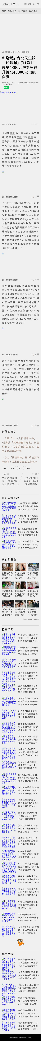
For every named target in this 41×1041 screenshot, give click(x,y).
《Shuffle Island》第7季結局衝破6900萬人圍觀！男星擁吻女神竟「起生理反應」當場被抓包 (28, 991)
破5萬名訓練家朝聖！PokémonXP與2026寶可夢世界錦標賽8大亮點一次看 (28, 533)
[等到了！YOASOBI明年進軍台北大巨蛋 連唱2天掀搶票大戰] (9, 765)
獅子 (20, 468)
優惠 (28, 468)
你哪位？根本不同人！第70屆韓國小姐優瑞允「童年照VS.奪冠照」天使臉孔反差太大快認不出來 (28, 755)
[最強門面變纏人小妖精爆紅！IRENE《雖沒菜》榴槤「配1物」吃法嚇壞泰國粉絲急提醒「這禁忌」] (9, 1014)
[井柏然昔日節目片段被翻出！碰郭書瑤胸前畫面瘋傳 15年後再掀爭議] (9, 829)
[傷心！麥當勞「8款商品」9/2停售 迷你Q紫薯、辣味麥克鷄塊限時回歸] (9, 545)
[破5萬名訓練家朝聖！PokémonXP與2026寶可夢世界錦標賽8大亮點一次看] (9, 532)
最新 (4, 11)
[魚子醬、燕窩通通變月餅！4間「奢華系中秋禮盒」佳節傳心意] (9, 892)
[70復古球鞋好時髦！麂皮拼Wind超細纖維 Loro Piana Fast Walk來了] (9, 918)
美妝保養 (33, 11)
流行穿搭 (22, 11)
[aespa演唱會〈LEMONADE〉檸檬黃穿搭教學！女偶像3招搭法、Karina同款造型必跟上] (9, 854)
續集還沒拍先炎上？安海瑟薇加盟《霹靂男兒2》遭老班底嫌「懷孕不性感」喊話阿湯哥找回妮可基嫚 (20, 594)
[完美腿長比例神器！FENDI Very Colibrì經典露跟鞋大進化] (9, 689)
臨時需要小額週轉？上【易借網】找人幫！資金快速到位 (7, 594)
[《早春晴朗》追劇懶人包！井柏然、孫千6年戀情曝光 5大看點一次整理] (9, 976)
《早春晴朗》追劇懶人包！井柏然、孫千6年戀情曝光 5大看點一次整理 (28, 977)
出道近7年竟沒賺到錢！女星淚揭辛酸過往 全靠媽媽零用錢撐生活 (28, 716)
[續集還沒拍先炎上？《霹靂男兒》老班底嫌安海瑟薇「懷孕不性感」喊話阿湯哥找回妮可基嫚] (9, 842)
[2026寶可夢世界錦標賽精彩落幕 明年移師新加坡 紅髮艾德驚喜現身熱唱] (9, 507)
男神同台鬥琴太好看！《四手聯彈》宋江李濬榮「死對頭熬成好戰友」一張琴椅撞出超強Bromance (32, 612)
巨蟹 (12, 468)
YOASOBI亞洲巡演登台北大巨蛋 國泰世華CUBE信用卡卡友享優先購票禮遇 (28, 520)
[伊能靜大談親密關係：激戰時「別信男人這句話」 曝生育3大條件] (9, 1001)
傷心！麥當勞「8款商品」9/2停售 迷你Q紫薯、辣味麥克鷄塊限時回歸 (28, 546)
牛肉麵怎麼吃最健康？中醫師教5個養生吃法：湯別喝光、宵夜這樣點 (28, 804)
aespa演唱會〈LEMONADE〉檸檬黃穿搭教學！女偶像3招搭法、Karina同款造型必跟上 (28, 857)
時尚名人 (12, 11)
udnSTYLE (6, 52)
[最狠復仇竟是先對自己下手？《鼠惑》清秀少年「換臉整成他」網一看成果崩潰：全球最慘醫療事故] (9, 676)
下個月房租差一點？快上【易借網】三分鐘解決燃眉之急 (7, 612)
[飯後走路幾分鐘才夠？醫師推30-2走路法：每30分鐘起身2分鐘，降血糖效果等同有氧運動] (9, 727)
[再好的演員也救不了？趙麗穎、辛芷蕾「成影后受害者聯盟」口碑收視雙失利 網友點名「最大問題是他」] (9, 963)
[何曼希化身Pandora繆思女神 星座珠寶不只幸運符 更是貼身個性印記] (9, 702)
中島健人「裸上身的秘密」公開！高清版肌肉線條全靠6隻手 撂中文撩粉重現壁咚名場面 (28, 640)
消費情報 (25, 52)
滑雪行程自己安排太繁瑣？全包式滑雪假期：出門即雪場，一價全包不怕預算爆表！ (32, 575)
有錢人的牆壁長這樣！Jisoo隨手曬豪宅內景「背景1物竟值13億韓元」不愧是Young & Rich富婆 (20, 575)
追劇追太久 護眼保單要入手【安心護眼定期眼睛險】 (32, 594)
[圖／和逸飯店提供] (20, 106)
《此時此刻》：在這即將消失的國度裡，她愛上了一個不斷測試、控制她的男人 (28, 932)
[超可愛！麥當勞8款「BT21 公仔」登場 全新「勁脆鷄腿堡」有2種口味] (9, 816)
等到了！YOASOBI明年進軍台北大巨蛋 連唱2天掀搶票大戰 (28, 764)
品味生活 (16, 52)
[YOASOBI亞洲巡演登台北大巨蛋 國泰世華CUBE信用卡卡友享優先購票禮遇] (9, 519)
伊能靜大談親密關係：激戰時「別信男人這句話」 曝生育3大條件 (28, 1002)
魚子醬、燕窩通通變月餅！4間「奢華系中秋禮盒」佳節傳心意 (28, 892)
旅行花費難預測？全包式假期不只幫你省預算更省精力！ (7, 575)
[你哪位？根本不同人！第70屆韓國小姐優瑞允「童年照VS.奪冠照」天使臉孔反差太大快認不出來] (9, 753)
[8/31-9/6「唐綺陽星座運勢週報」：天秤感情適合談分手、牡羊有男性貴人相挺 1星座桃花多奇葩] (9, 867)
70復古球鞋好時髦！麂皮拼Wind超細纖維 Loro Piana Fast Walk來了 (28, 919)
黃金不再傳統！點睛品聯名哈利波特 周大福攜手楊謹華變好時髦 (28, 741)
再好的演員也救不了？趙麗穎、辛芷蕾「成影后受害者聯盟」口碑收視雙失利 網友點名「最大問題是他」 (29, 965)
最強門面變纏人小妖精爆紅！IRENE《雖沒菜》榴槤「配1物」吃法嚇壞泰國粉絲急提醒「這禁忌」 (28, 1016)
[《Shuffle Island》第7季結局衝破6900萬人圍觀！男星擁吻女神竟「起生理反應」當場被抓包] (9, 988)
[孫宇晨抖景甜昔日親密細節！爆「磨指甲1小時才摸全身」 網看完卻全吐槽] (9, 880)
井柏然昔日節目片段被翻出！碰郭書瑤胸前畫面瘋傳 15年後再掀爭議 (20, 612)
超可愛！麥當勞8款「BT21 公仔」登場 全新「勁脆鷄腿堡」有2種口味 (28, 817)
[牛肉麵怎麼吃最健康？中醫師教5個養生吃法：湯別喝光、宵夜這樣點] (9, 803)
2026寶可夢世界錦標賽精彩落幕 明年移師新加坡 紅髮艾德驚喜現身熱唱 (28, 508)
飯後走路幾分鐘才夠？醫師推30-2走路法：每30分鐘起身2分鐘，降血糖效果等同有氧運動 (28, 729)
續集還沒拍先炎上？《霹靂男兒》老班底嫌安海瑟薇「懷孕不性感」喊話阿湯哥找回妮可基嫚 (28, 844)
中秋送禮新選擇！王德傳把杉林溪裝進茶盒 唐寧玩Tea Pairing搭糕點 (28, 906)
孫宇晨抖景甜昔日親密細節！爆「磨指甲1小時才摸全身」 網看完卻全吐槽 (28, 881)
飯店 (5, 468)
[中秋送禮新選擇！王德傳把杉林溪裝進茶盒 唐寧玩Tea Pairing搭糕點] (9, 905)
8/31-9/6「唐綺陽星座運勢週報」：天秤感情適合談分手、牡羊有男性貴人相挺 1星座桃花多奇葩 (28, 869)
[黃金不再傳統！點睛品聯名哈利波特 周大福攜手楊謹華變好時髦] (9, 740)
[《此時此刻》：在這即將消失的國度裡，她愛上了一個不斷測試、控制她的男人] (9, 931)
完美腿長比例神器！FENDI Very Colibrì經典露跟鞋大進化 (28, 688)
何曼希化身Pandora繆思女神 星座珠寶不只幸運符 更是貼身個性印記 (28, 703)
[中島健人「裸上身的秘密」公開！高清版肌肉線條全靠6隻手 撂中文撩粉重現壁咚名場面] (9, 638)
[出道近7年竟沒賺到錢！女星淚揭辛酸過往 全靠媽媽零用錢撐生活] (9, 714)
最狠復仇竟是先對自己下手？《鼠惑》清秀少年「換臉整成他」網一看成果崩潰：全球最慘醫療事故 (28, 679)
